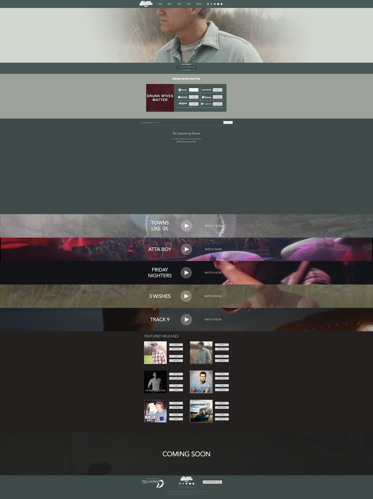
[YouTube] (218, 4)
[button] (193, 90)
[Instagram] (208, 4)
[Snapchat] (221, 4)
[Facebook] (211, 4)
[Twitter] (214, 4)
